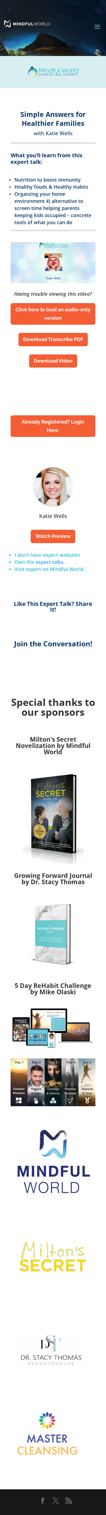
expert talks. (50, 562)
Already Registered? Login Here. (53, 426)
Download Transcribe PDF (53, 339)
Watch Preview (53, 536)
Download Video (53, 361)
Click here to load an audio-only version (53, 314)
